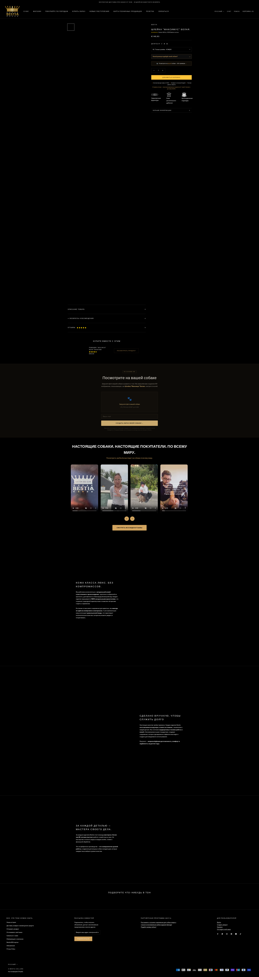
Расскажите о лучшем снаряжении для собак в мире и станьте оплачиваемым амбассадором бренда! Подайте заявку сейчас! (158, 924)
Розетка (150, 11)
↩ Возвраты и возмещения (81, 318)
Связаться (163, 11)
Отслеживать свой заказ (14, 932)
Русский (218, 11)
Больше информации (162, 110)
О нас (26, 11)
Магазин (37, 11)
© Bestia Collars (15, 969)
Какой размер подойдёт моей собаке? (165, 56)
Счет (229, 11)
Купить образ (78, 11)
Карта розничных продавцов (128, 11)
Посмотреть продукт (126, 350)
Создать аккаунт (222, 925)
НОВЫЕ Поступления (99, 11)
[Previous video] (126, 518)
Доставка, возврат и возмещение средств (20, 926)
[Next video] (132, 518)
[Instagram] (227, 934)
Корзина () (248, 11)
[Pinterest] (167, 43)
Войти (219, 922)
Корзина (219, 927)
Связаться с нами (12, 936)
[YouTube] (236, 934)
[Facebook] (161, 43)
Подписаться (83, 939)
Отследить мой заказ (224, 929)
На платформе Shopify (15, 971)
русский (12, 964)
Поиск (237, 11)
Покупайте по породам (56, 11)
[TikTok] (240, 934)
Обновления (11, 946)
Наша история (11, 922)
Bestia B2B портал (12, 942)
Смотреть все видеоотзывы (129, 528)
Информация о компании (15, 939)
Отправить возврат (13, 929)
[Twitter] (164, 43)
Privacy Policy (11, 949)
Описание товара (76, 309)
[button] (81, 327)
